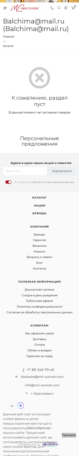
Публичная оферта (39, 301)
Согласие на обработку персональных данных (40, 312)
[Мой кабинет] (65, 8)
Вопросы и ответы (39, 257)
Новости (39, 251)
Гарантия (39, 240)
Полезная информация (39, 281)
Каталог (39, 197)
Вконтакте (11, 406)
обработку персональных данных (53, 182)
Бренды (39, 213)
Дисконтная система (39, 289)
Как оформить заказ (39, 333)
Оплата (39, 344)
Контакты (39, 268)
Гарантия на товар (39, 356)
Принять (69, 435)
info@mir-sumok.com (42, 385)
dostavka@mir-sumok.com (42, 377)
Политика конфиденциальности (39, 306)
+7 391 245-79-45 (40, 370)
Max (20, 405)
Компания (39, 226)
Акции (39, 205)
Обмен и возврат (39, 350)
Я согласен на (44, 182)
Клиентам (39, 325)
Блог (39, 263)
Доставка (39, 339)
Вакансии (39, 246)
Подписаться (62, 171)
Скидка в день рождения (40, 295)
